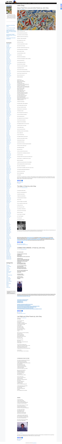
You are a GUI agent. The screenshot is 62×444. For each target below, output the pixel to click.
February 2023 (8, 70)
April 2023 (7, 68)
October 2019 (8, 113)
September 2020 (8, 101)
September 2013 (8, 201)
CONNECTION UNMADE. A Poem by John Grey (31, 247)
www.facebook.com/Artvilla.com (22, 300)
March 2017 (8, 150)
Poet (23, 313)
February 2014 (8, 195)
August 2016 (8, 158)
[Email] (61, 7)
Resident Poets (8, 283)
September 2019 (8, 114)
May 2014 (7, 191)
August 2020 (8, 102)
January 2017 (8, 152)
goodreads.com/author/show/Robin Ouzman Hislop (25, 304)
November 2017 (8, 140)
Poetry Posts (21, 182)
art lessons (8, 265)
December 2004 (8, 256)
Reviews (7, 284)
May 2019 (7, 119)
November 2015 (8, 169)
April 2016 (7, 163)
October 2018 (8, 128)
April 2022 (7, 81)
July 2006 (7, 239)
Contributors (29, 3)
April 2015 (7, 178)
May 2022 (7, 80)
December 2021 (8, 86)
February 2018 (8, 136)
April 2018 (7, 134)
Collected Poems (8, 271)
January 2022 (8, 85)
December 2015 (8, 168)
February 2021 (8, 95)
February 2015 (8, 180)
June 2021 (7, 91)
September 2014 (8, 186)
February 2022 (8, 84)
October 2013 (8, 200)
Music (12, 3)
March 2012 (8, 223)
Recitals (7, 282)
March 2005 (8, 252)
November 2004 (8, 257)
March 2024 (8, 58)
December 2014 (8, 183)
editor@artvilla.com (20, 302)
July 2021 (7, 90)
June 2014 (7, 190)
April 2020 (7, 106)
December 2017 (8, 139)
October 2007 (8, 230)
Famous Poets (8, 272)
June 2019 (7, 118)
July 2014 (7, 189)
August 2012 (8, 217)
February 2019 (8, 123)
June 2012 (7, 219)
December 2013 (8, 197)
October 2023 (8, 62)
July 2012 (7, 218)
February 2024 (8, 59)
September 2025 (8, 47)
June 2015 (7, 175)
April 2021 (7, 92)
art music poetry (20, 312)
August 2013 (8, 202)
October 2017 (8, 141)
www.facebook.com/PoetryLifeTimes (22, 299)
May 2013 (7, 206)
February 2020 (8, 108)
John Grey (19, 244)
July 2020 (7, 103)
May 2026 (7, 46)
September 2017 (8, 142)
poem (21, 244)
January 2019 (8, 124)
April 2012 (7, 222)
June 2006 (7, 240)
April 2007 (7, 235)
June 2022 (7, 79)
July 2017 (7, 145)
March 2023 (8, 69)
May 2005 (7, 250)
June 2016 (7, 161)
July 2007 (7, 234)
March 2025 (8, 53)
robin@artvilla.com (20, 301)
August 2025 (8, 48)
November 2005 (8, 245)
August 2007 (8, 233)
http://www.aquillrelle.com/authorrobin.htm (23, 305)
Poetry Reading (8, 278)
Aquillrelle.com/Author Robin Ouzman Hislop (34, 239)
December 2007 (8, 229)
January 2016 (8, 167)
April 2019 (7, 120)
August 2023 (8, 64)
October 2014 (8, 185)
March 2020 (8, 107)
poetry (24, 313)
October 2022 (8, 74)
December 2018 (8, 125)
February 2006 (8, 244)
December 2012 (8, 212)
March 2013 (8, 208)
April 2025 (7, 52)
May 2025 (7, 51)
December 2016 (8, 153)
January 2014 (8, 196)
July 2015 (7, 174)
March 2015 (8, 179)
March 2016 (8, 164)
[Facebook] (61, 4)
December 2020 (8, 97)
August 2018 (8, 129)
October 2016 (8, 156)
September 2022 (8, 75)
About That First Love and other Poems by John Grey (33, 8)
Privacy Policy (38, 3)
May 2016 (7, 162)
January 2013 (8, 211)
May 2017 (7, 147)
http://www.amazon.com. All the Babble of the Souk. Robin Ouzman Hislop (28, 306)
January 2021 (8, 96)
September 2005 (8, 246)
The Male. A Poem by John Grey (26, 186)
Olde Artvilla (34, 3)
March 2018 (8, 135)
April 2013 (7, 207)
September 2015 (8, 172)
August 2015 (8, 173)
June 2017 (7, 146)
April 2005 (7, 251)
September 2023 (8, 63)
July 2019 (7, 117)
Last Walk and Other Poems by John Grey (29, 316)
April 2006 (7, 241)
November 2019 (8, 112)
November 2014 (8, 184)
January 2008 (8, 228)
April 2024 (7, 57)
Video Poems (8, 287)
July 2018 (7, 130)
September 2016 (8, 157)
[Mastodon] (61, 6)
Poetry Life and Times (24, 3)
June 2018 (7, 131)
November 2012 (8, 213)
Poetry (9, 3)
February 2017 (8, 151)
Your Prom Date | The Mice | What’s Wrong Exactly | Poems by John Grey (11, 35)
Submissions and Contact (17, 3)
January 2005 (8, 255)
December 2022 (8, 73)
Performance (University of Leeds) (22, 240)
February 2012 (8, 224)
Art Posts (7, 267)
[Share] (61, 8)
